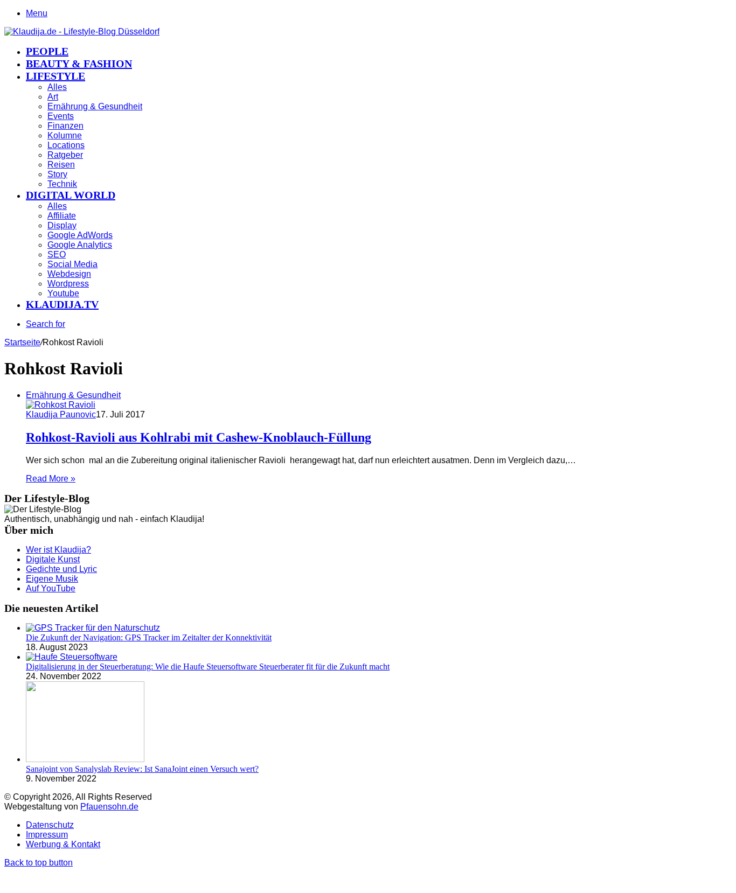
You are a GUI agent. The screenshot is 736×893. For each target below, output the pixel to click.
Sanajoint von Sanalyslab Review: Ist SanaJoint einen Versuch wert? (142, 768)
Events (60, 116)
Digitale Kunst (53, 559)
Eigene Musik (52, 578)
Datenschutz (50, 824)
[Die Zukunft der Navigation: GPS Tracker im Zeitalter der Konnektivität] (93, 627)
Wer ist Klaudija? (58, 549)
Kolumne (64, 135)
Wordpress (68, 283)
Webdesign (69, 273)
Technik (62, 184)
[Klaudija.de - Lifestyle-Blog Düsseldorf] (81, 31)
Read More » (50, 478)
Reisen (61, 164)
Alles (57, 87)
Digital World (70, 195)
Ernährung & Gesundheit (94, 106)
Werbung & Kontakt (63, 844)
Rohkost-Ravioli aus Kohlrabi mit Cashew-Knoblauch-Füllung (198, 437)
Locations (66, 145)
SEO (56, 254)
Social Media (72, 264)
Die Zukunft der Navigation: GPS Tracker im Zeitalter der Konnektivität (149, 637)
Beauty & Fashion (79, 63)
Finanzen (65, 125)
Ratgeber (65, 154)
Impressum (47, 834)
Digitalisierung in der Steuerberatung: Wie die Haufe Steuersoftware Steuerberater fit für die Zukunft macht (208, 666)
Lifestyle (55, 76)
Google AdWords (80, 235)
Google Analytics (79, 244)
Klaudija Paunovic (61, 414)
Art (52, 96)
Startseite (22, 342)
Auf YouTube (50, 588)
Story (57, 174)
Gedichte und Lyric (61, 569)
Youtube (63, 293)
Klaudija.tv (62, 304)
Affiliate (61, 215)
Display (62, 225)
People (47, 51)
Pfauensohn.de (109, 806)
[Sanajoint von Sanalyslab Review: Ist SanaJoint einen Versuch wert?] (85, 759)
